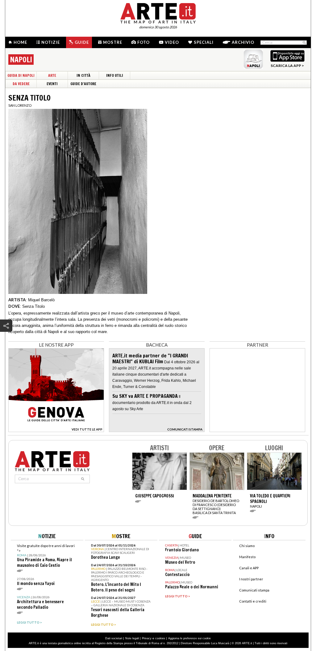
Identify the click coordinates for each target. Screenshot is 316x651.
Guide (82, 42)
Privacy (147, 638)
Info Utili (114, 75)
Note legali (132, 638)
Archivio (243, 42)
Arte (52, 75)
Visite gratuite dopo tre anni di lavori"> (46, 556)
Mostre (112, 42)
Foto (143, 42)
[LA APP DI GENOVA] (56, 430)
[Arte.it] (158, 12)
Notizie (50, 42)
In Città (83, 75)
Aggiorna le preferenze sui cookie (189, 638)
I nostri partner (251, 579)
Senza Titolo (33, 306)
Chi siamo (247, 546)
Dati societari (113, 638)
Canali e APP (249, 568)
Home (20, 42)
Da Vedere (21, 83)
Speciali (204, 42)
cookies (160, 638)
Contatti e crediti (252, 601)
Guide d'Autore (83, 83)
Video (172, 42)
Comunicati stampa (254, 590)
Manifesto (247, 557)
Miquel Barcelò (41, 300)
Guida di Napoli (21, 75)
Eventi (52, 83)
